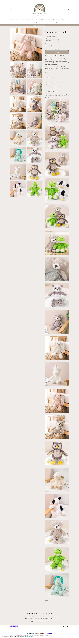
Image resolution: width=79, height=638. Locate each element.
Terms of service (36, 635)
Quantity (46, 43)
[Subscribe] (48, 621)
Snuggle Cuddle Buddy (29, 636)
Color (46, 38)
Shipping (46, 36)
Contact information (48, 635)
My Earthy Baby (15, 635)
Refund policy (26, 635)
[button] (11, 9)
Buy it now (57, 52)
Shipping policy (42, 635)
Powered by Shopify (20, 635)
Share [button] (47, 600)
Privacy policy (31, 635)
